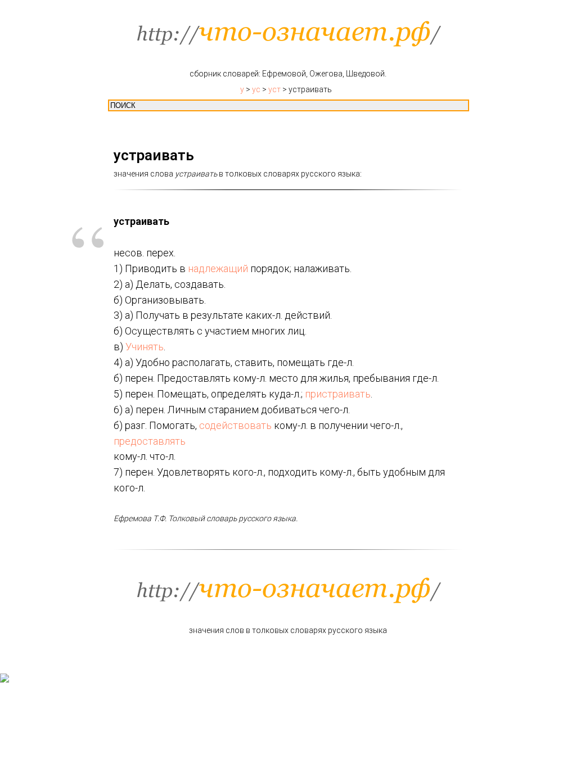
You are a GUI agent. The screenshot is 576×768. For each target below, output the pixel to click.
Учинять (144, 347)
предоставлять (150, 441)
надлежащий (218, 268)
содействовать (235, 425)
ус (256, 89)
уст (274, 89)
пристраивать (338, 394)
